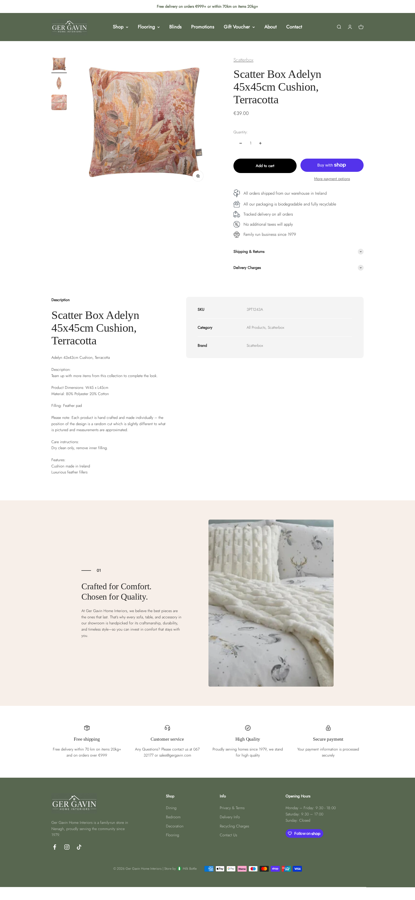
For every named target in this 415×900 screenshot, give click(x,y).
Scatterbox (243, 59)
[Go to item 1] (59, 64)
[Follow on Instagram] (67, 847)
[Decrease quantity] (241, 143)
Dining (171, 808)
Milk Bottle (190, 868)
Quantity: (240, 132)
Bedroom (173, 817)
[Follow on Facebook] (54, 847)
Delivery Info (230, 817)
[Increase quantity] (260, 143)
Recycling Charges (234, 826)
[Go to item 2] (59, 83)
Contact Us (228, 835)
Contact (294, 26)
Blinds (175, 26)
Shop (118, 26)
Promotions (202, 26)
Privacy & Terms (232, 808)
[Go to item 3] (59, 103)
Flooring (146, 26)
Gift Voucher (237, 26)
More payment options (332, 178)
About (270, 26)
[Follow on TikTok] (79, 847)
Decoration (174, 826)
